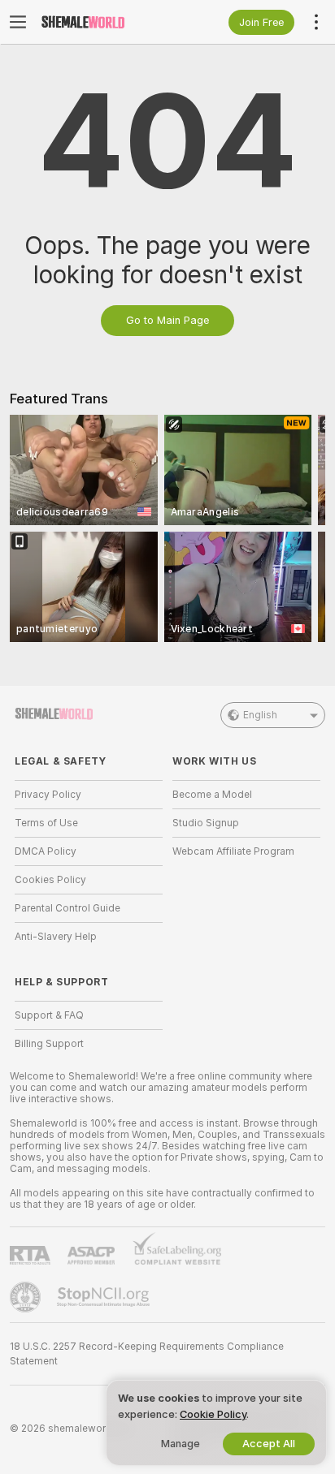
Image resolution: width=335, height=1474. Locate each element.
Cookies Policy (50, 880)
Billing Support (49, 1043)
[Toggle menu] (18, 22)
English (260, 715)
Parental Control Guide (67, 908)
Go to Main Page (167, 320)
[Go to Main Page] (102, 22)
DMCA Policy (45, 851)
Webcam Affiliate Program (233, 851)
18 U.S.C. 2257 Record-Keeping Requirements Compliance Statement (147, 1354)
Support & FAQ (49, 1015)
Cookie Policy (213, 1414)
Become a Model (212, 794)
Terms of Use (46, 823)
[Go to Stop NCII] (105, 1297)
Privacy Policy (48, 794)
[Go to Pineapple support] (27, 1297)
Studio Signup (205, 823)
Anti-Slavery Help (56, 936)
